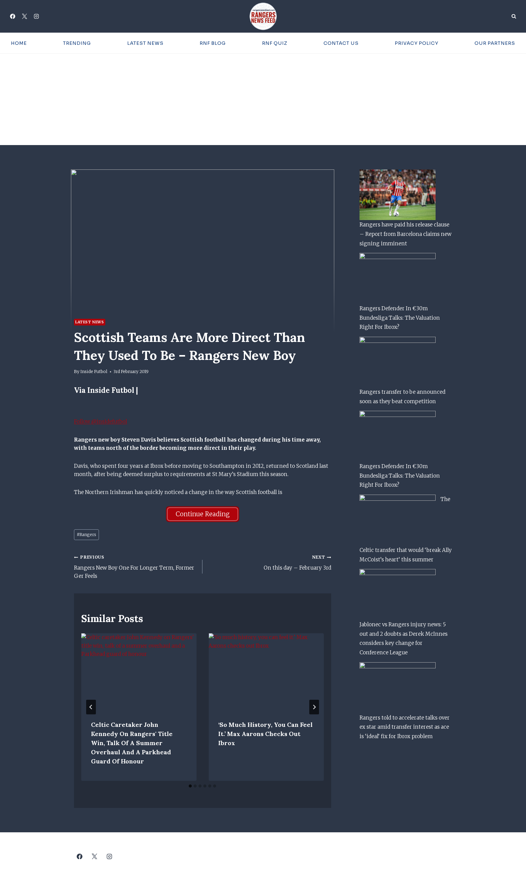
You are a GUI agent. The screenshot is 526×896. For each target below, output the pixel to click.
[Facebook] (12, 16)
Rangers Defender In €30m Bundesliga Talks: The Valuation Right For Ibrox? (399, 317)
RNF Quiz (274, 43)
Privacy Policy (416, 43)
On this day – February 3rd (297, 563)
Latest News (145, 43)
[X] (24, 16)
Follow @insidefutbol (100, 421)
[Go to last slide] (91, 707)
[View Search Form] (514, 16)
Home (19, 43)
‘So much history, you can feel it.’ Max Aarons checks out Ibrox (265, 734)
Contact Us (341, 43)
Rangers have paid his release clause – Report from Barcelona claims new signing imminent (405, 234)
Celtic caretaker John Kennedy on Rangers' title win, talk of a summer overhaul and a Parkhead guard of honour (132, 743)
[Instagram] (36, 16)
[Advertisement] (263, 99)
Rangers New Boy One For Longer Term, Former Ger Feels (134, 567)
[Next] (314, 707)
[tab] (190, 786)
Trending (77, 43)
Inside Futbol (93, 371)
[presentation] (138, 671)
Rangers (86, 534)
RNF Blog (213, 43)
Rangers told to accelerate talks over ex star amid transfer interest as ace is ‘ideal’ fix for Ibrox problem (404, 727)
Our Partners (495, 43)
